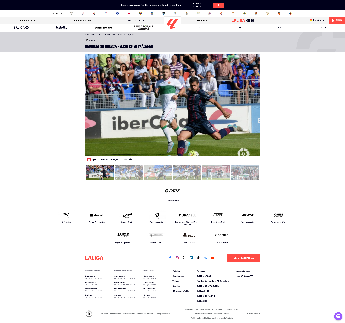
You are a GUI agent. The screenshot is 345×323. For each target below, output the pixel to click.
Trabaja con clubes (163, 313)
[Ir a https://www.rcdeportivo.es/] (210, 13)
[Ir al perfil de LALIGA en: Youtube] (212, 258)
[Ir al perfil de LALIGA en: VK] (205, 258)
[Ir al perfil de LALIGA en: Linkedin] (191, 258)
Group (202, 20)
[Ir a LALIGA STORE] (243, 20)
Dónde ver (136, 20)
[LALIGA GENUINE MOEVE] (143, 28)
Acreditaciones (129, 313)
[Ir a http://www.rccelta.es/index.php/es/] (106, 13)
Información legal (231, 309)
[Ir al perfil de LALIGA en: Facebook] (170, 258)
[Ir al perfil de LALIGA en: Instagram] (177, 258)
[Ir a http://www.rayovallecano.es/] (198, 13)
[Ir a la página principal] (172, 30)
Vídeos (202, 28)
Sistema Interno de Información (197, 309)
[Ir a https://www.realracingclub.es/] (187, 13)
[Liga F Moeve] (103, 28)
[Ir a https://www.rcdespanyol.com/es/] (221, 13)
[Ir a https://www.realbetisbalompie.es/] (233, 13)
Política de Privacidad (203, 313)
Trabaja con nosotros (145, 313)
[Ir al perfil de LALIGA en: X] (184, 258)
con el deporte (83, 20)
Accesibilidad (217, 309)
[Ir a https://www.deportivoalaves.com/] (117, 13)
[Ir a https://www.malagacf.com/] (175, 13)
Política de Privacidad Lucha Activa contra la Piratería (212, 318)
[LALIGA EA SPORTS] (21, 28)
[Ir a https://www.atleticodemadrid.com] (83, 13)
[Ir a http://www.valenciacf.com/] (279, 13)
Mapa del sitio (115, 313)
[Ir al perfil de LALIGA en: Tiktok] (198, 258)
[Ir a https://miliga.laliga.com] (337, 20)
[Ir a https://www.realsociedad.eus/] (256, 13)
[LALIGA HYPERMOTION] (62, 28)
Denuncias (104, 313)
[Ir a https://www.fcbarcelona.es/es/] (141, 13)
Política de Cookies (221, 313)
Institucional (28, 20)
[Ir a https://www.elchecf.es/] (129, 13)
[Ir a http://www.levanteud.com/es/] (164, 13)
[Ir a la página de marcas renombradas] (89, 313)
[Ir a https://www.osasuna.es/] (94, 13)
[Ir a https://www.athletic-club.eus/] (71, 13)
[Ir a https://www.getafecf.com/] (152, 13)
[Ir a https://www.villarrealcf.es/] (291, 13)
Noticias (243, 28)
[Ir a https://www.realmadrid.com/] (244, 13)
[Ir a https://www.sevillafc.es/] (268, 13)
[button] (21, 28)
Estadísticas (283, 28)
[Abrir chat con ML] (338, 316)
